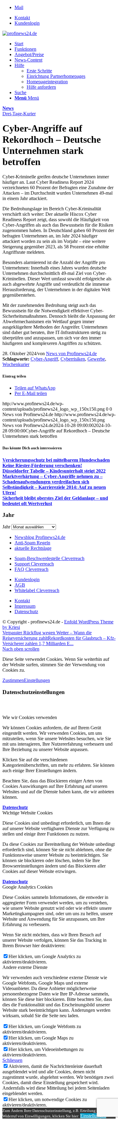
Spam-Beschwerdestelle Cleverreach (49, 558)
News (8, 108)
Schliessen (12, 1060)
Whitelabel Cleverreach (37, 590)
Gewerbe (96, 358)
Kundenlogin (27, 23)
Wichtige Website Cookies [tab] (27, 812)
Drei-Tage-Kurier (19, 113)
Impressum (25, 606)
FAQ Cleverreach (31, 569)
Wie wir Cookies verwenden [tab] (29, 717)
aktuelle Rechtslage (33, 548)
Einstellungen (37, 680)
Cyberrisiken (73, 358)
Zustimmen (13, 680)
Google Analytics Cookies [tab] (27, 887)
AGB (20, 585)
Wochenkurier (15, 364)
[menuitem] (65, 18)
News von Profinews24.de (71, 353)
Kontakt (22, 17)
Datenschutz (26, 611)
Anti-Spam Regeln (32, 542)
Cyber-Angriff (44, 358)
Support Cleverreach (34, 563)
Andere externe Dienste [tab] (25, 967)
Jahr (6, 526)
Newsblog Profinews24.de (40, 537)
